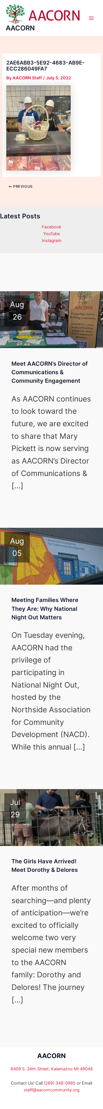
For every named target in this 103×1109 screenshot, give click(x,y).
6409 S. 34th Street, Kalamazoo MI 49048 (52, 1068)
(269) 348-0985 (60, 1083)
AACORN (20, 28)
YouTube (51, 233)
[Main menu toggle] (91, 18)
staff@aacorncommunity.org (52, 1090)
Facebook (51, 226)
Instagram (52, 240)
